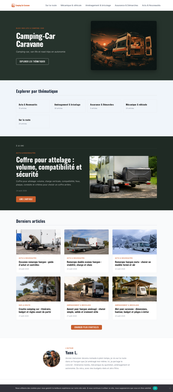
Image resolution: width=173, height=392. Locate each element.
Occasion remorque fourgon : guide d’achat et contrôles (36, 263)
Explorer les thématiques (32, 61)
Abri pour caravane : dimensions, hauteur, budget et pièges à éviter (132, 310)
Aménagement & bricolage (98, 5)
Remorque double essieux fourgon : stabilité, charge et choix (84, 263)
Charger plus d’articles (86, 327)
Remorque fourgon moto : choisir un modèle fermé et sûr (133, 263)
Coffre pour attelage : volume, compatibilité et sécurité (49, 167)
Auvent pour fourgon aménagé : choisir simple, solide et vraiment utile (86, 310)
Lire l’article (26, 199)
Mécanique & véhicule (71, 5)
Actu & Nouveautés (151, 5)
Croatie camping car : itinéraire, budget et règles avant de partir (35, 310)
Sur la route (51, 5)
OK (155, 388)
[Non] (170, 388)
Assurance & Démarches (126, 5)
